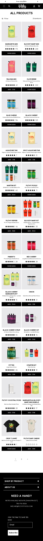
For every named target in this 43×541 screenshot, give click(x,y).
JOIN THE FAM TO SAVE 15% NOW (18, 519)
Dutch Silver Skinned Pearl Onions (31, 295)
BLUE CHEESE (11, 115)
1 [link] (15, 459)
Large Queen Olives (12, 367)
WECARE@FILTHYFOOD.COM (21, 506)
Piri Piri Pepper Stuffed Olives (11, 222)
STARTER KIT (31, 365)
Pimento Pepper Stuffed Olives (11, 258)
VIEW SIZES (11, 53)
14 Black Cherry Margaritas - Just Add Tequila (11, 296)
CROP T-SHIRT (11, 438)
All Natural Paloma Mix (11, 81)
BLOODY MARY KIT (31, 220)
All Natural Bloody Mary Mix (31, 46)
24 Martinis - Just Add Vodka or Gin (11, 187)
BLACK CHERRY (32, 115)
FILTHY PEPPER (11, 220)
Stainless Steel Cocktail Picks (11, 404)
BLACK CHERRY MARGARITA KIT (12, 293)
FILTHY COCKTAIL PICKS (11, 400)
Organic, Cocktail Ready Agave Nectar (11, 152)
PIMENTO (11, 257)
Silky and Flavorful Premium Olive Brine (31, 82)
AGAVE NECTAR (11, 150)
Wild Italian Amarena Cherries (31, 117)
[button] (5, 6)
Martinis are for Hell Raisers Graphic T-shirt (11, 441)
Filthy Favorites (31, 367)
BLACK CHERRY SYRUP (11, 330)
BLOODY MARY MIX (31, 44)
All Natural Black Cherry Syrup (11, 332)
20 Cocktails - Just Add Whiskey (31, 332)
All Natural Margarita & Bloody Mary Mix (31, 405)
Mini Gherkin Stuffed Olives (31, 187)
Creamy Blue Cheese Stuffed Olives (11, 117)
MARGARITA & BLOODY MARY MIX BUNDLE (31, 401)
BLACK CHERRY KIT (31, 330)
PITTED (11, 365)
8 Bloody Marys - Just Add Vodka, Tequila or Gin (31, 223)
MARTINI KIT (11, 185)
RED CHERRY (31, 257)
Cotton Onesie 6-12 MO (31, 440)
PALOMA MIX (11, 79)
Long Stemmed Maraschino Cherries (31, 258)
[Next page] (27, 459)
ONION (31, 292)
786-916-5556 (21, 503)
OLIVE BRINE (31, 79)
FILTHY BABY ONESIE (31, 438)
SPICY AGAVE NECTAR (31, 150)
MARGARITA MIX (11, 44)
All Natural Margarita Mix (11, 46)
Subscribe (13, 533)
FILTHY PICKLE (31, 185)
